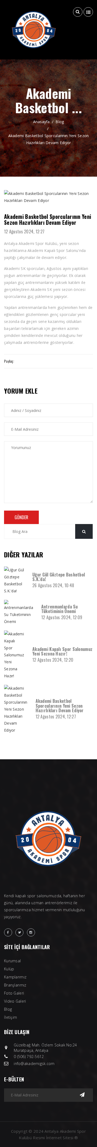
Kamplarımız (15, 976)
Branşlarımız (15, 985)
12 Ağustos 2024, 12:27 (24, 231)
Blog (60, 121)
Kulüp (9, 968)
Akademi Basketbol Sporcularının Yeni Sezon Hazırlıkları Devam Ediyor (48, 139)
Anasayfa (41, 121)
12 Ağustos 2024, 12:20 (52, 660)
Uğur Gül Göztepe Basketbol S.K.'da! (58, 577)
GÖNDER (21, 517)
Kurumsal (12, 960)
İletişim (10, 1017)
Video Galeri (15, 1001)
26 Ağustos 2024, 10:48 (53, 585)
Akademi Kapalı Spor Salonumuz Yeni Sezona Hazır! (62, 651)
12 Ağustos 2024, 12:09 (61, 617)
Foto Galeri (14, 993)
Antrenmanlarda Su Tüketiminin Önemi (59, 609)
